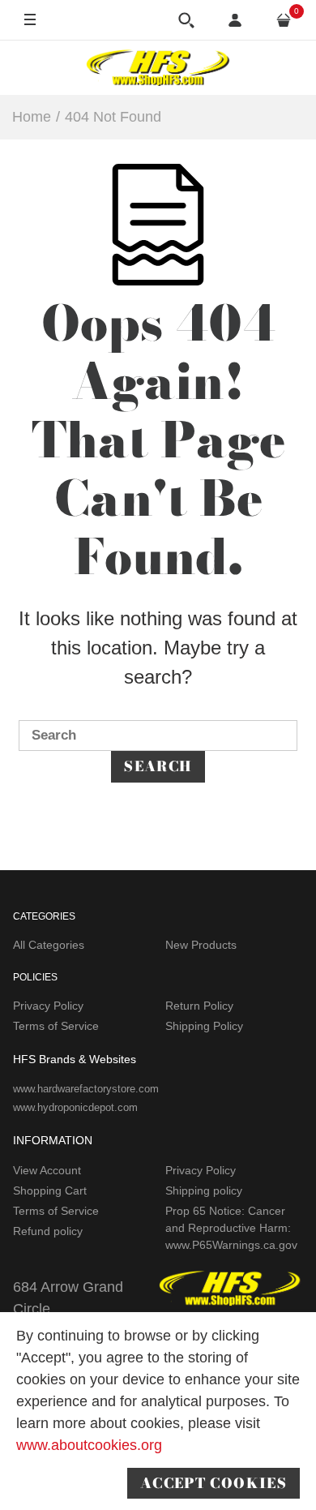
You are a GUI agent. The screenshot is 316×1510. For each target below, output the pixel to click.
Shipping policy (203, 1190)
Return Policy (199, 1005)
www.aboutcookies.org (89, 1445)
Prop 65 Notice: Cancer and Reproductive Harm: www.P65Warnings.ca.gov (231, 1227)
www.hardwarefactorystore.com (86, 1089)
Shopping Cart (50, 1190)
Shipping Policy (204, 1025)
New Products (201, 944)
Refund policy (48, 1231)
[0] (283, 20)
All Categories (48, 944)
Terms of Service (56, 1025)
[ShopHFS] (158, 67)
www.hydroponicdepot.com (75, 1107)
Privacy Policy (48, 1005)
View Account (47, 1170)
